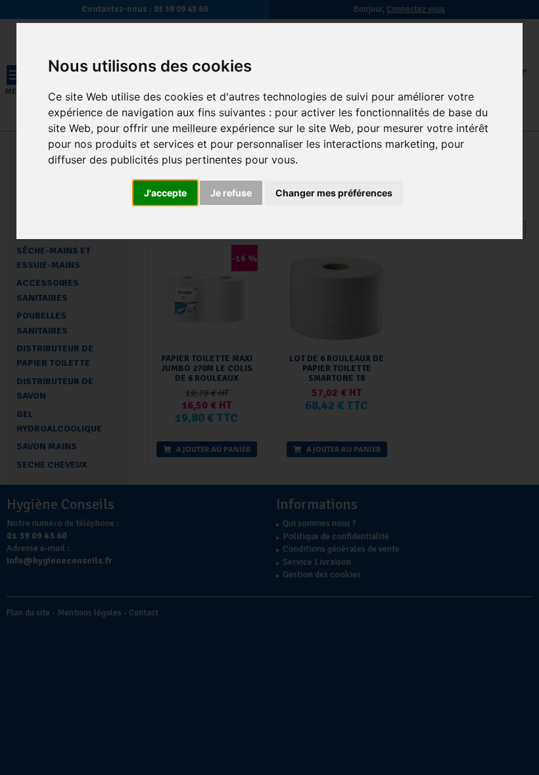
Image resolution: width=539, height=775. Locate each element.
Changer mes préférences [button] (333, 192)
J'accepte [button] (165, 192)
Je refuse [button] (231, 192)
